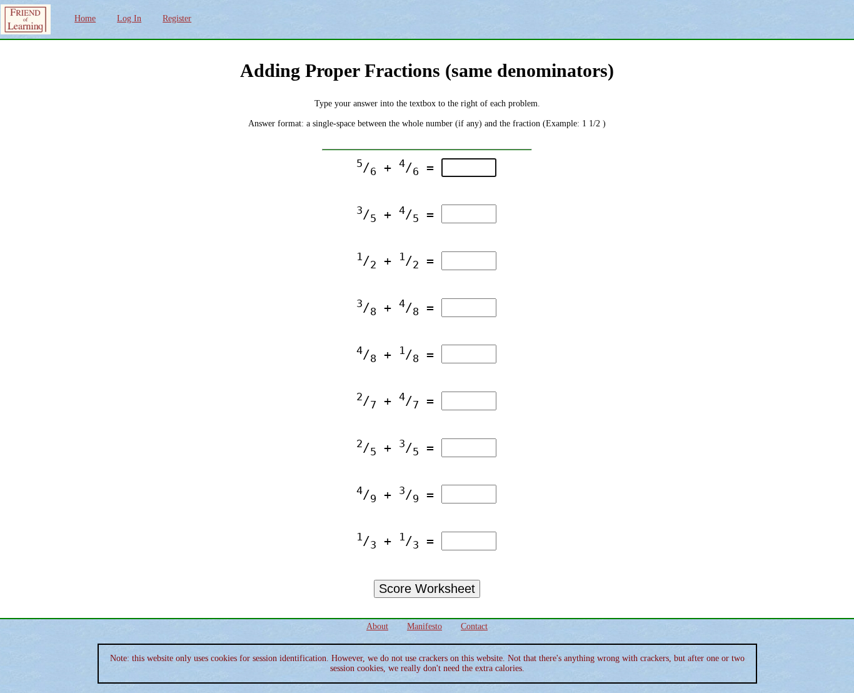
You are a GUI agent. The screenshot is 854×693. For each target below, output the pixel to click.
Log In (129, 18)
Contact (474, 626)
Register (177, 18)
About (377, 626)
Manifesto (424, 626)
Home (85, 18)
